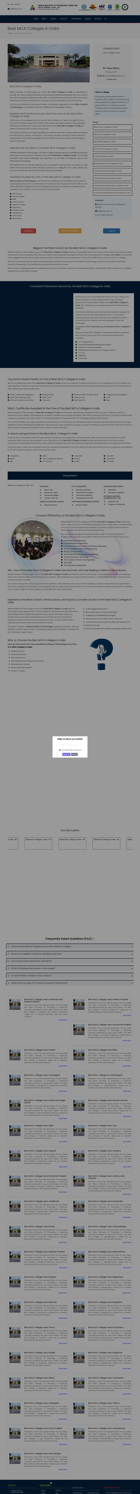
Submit (67, 754)
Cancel (74, 754)
